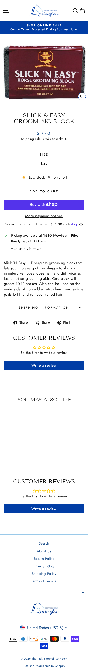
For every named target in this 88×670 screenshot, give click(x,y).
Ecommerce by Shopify (50, 666)
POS (25, 666)
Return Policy (44, 558)
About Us (44, 551)
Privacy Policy (44, 566)
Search (44, 543)
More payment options (44, 216)
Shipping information (44, 307)
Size (44, 155)
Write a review (44, 365)
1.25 (44, 163)
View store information (26, 249)
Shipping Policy (44, 573)
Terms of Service (44, 581)
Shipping (27, 138)
